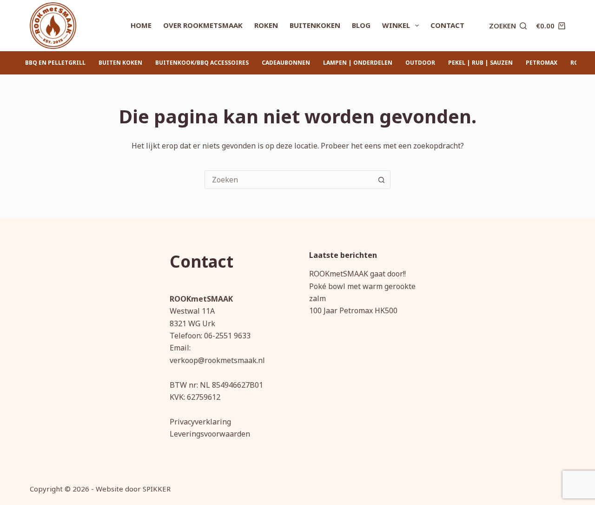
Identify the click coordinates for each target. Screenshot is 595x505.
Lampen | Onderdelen (357, 63)
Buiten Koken (120, 63)
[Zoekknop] (381, 180)
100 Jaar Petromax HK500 (353, 310)
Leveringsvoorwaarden (210, 434)
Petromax (541, 63)
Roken (266, 25)
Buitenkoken (315, 25)
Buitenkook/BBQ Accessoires (202, 63)
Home (141, 25)
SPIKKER (157, 488)
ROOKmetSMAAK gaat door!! (357, 274)
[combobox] (288, 179)
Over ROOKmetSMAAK (203, 25)
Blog (361, 25)
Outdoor (420, 63)
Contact (447, 25)
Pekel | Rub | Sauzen (480, 63)
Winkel (396, 25)
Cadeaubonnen (286, 63)
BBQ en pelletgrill (55, 63)
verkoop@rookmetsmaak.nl (217, 360)
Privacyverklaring (200, 422)
